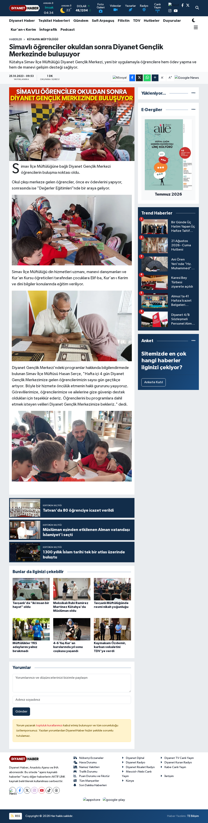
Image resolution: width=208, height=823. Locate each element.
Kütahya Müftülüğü (42, 39)
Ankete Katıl (153, 382)
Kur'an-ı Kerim (23, 30)
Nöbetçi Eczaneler (91, 758)
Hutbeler (152, 21)
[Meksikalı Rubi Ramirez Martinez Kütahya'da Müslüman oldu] (71, 589)
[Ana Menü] (195, 27)
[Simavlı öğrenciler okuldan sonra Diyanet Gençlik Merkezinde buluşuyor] (71, 124)
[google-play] (114, 799)
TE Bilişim (193, 816)
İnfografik (48, 30)
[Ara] (197, 8)
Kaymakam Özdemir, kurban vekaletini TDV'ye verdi (110, 646)
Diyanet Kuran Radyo (178, 762)
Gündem (80, 21)
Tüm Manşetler (89, 780)
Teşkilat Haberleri (54, 21)
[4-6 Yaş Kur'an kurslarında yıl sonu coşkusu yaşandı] (71, 629)
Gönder (21, 711)
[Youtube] (41, 790)
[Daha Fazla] (155, 77)
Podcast (68, 30)
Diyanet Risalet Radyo (140, 767)
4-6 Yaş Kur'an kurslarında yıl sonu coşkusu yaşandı (68, 646)
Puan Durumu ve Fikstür (94, 776)
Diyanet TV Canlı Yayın (179, 758)
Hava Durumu (88, 762)
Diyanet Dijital (135, 758)
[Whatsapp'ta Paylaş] (147, 77)
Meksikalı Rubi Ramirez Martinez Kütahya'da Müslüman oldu (70, 606)
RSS (17, 816)
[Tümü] (193, 93)
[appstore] (92, 799)
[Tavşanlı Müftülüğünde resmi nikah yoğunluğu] (112, 589)
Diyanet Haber (22, 21)
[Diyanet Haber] (24, 8)
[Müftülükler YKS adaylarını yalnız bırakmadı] (31, 629)
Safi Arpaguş (103, 21)
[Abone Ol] (187, 78)
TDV (136, 21)
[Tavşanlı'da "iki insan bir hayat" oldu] (31, 589)
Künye (130, 780)
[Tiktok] (49, 790)
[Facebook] (19, 790)
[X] (27, 790)
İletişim (169, 776)
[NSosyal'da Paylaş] (120, 77)
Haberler (15, 39)
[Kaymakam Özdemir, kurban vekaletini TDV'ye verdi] (112, 629)
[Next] (12, 790)
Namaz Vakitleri (89, 767)
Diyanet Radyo (135, 762)
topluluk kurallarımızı (49, 725)
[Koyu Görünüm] (193, 21)
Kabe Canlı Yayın (175, 767)
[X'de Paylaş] (139, 77)
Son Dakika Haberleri (93, 785)
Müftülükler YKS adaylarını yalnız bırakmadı (25, 646)
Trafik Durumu (88, 771)
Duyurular (172, 21)
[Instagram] (34, 790)
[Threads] (56, 790)
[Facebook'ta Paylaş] (132, 77)
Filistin (124, 21)
